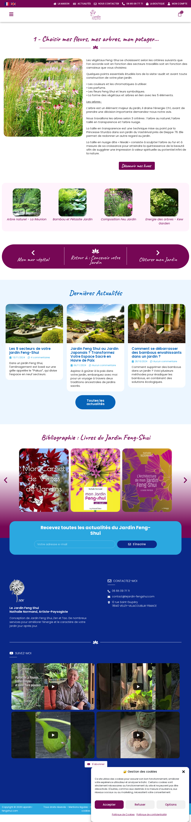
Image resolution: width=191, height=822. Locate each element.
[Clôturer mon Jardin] (158, 253)
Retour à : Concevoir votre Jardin (95, 260)
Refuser (140, 805)
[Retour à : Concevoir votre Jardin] (95, 251)
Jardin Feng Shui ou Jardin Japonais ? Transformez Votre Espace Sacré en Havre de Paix (94, 354)
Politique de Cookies (123, 814)
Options (171, 805)
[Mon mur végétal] (33, 253)
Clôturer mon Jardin (158, 259)
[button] (183, 772)
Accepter (109, 805)
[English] (13, 4)
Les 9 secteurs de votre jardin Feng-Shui (30, 350)
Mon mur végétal (33, 259)
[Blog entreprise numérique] (185, 735)
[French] (7, 4)
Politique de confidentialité (152, 814)
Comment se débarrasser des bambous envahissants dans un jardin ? (157, 352)
